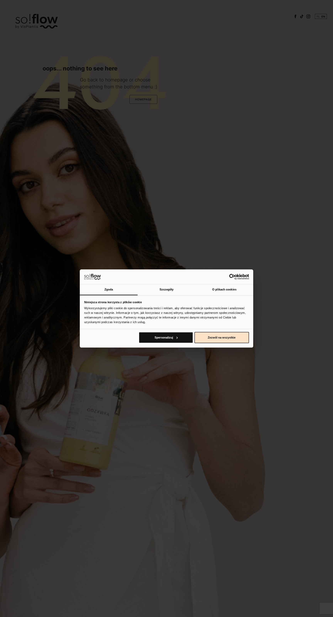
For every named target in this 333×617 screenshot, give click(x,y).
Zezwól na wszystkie (221, 337)
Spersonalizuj (164, 337)
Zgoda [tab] (108, 289)
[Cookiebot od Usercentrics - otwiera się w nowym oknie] (232, 277)
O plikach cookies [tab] (224, 289)
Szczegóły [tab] (167, 289)
